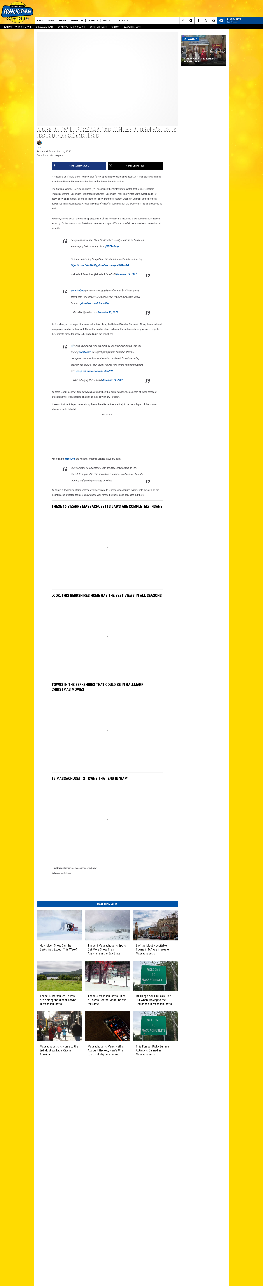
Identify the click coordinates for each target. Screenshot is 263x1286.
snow (94, 868)
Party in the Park (23, 27)
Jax (39, 147)
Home (40, 20)
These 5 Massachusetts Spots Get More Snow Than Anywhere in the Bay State (107, 949)
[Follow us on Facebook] (198, 20)
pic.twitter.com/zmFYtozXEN (97, 371)
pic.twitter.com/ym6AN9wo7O (113, 265)
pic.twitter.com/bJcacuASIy (94, 303)
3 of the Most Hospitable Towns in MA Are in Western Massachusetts (153, 949)
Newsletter (77, 20)
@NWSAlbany (112, 246)
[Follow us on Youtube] (213, 20)
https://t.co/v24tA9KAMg (84, 265)
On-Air (51, 20)
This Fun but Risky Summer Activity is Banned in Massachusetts (153, 1050)
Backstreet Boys (132, 27)
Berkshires (69, 868)
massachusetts (82, 868)
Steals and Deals (44, 27)
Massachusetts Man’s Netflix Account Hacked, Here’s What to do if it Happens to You (106, 1050)
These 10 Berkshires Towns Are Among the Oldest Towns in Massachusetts (58, 1000)
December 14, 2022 (126, 274)
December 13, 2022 (107, 312)
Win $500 (115, 27)
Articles (67, 873)
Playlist (107, 20)
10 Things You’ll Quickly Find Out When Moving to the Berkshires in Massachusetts (154, 1000)
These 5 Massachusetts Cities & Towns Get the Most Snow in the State (107, 1000)
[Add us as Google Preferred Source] (191, 20)
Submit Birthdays (98, 27)
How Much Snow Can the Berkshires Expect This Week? (58, 947)
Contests (93, 20)
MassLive (70, 458)
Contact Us (122, 20)
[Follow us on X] (206, 20)
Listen (62, 20)
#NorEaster (84, 351)
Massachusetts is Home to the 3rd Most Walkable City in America (59, 1050)
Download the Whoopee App (71, 27)
